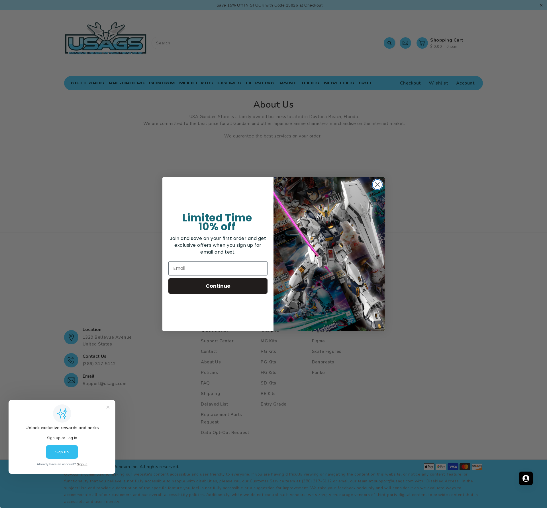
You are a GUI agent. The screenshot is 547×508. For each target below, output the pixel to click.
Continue (218, 285)
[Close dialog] (377, 185)
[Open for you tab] (526, 478)
